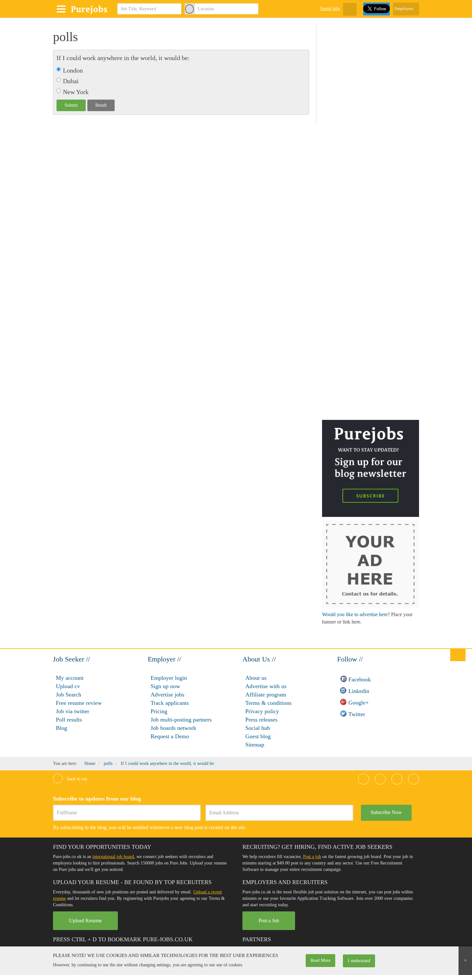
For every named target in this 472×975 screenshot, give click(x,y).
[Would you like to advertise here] (370, 563)
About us (256, 678)
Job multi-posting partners (181, 719)
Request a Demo (170, 736)
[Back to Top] (458, 654)
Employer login (169, 678)
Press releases (261, 719)
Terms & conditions (268, 703)
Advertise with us (265, 686)
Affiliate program (265, 694)
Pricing (159, 711)
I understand (359, 960)
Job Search (68, 694)
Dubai (71, 80)
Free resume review (79, 703)
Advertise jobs (167, 694)
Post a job (312, 856)
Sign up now (165, 686)
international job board (113, 856)
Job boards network (173, 728)
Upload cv (68, 686)
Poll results (69, 719)
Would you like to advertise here (355, 614)
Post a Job (268, 920)
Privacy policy (262, 711)
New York (76, 91)
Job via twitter (72, 711)
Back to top (76, 778)
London (73, 70)
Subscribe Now (386, 812)
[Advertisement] (370, 127)
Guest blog (258, 736)
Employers (404, 8)
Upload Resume (85, 920)
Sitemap (254, 744)
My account (69, 678)
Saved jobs (330, 8)
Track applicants (170, 703)
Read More (320, 960)
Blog (61, 728)
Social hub (257, 728)
